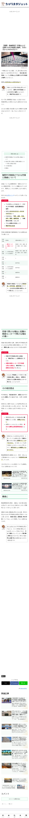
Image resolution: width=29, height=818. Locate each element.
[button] (25, 437)
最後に (7, 168)
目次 (12, 154)
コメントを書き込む (14, 799)
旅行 (4, 676)
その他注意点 (8, 165)
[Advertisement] (14, 27)
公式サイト (9, 195)
